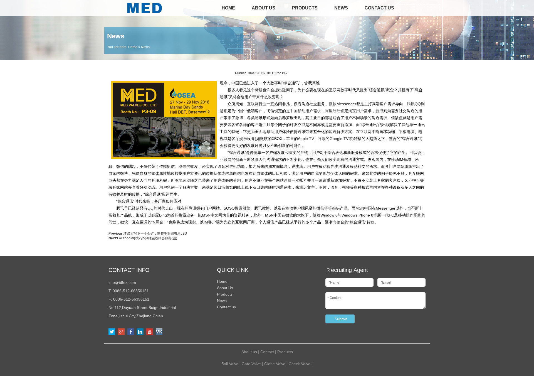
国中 (243, 111)
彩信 (182, 166)
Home (228, 8)
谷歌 (322, 138)
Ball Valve (229, 364)
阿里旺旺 (332, 111)
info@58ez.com (122, 282)
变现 (336, 159)
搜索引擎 (242, 208)
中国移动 (297, 111)
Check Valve (299, 364)
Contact (267, 352)
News (341, 8)
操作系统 (413, 215)
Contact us (379, 8)
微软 (333, 104)
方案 (348, 131)
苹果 (290, 138)
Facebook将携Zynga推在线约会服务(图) (147, 238)
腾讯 (411, 104)
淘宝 (352, 111)
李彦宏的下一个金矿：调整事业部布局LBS (155, 233)
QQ (418, 104)
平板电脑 (406, 131)
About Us (263, 8)
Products (305, 8)
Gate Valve (251, 364)
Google (336, 138)
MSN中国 (363, 208)
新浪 (379, 111)
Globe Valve (274, 364)
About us (249, 352)
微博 (239, 117)
